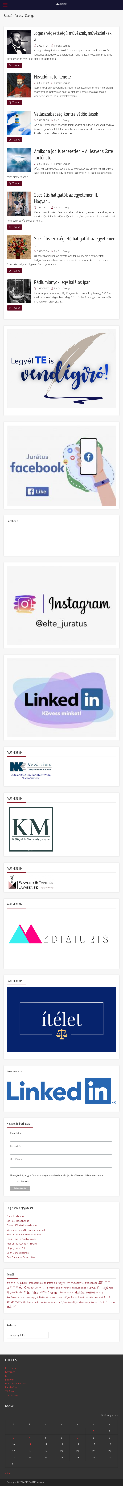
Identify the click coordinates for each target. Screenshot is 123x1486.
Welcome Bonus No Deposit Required (26, 1230)
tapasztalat (97, 1297)
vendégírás (61, 1302)
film (47, 1287)
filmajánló (55, 1287)
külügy (100, 1292)
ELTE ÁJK (17, 1288)
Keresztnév (15, 1146)
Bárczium (10, 1372)
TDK (107, 1297)
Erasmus (33, 1287)
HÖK (93, 1287)
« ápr (7, 1473)
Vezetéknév (16, 1159)
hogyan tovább (80, 1287)
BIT (7, 1376)
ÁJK (12, 1307)
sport (75, 1297)
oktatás (41, 1297)
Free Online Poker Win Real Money (24, 1234)
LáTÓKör (9, 1379)
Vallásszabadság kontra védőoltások (66, 113)
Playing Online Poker (17, 1248)
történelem (30, 1302)
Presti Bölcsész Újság (16, 1383)
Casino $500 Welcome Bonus (22, 1225)
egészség (92, 1282)
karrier (54, 1292)
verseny (85, 1302)
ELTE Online (11, 1368)
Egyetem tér (78, 1283)
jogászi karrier (15, 1292)
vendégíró (73, 1302)
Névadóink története (52, 76)
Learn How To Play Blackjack (21, 1239)
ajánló (12, 1282)
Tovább (16, 65)
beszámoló (37, 1282)
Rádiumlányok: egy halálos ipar (62, 282)
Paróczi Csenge (62, 45)
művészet (14, 1297)
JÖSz (44, 1292)
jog (111, 1287)
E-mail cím (15, 1133)
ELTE (105, 1283)
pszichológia (64, 1297)
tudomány (15, 1302)
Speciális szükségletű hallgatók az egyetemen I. (74, 241)
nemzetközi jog (29, 1297)
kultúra (80, 1292)
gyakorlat (66, 1287)
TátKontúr (10, 1391)
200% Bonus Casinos (18, 1253)
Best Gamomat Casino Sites (21, 1257)
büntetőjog (51, 1282)
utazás (49, 1302)
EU (41, 1287)
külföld (91, 1292)
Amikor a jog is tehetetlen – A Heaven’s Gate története (73, 154)
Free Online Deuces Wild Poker (22, 1243)
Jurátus (32, 1292)
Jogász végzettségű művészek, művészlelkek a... (72, 36)
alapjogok (23, 1282)
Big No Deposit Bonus (18, 1221)
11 (30, 1444)
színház (85, 1297)
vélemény (109, 1302)
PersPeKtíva (11, 1387)
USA (40, 1302)
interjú (103, 1288)
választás (97, 1302)
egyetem (64, 1282)
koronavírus (67, 1292)
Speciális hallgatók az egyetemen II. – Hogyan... (67, 198)
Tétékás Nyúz (12, 1395)
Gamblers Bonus (15, 1216)
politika (52, 1297)
